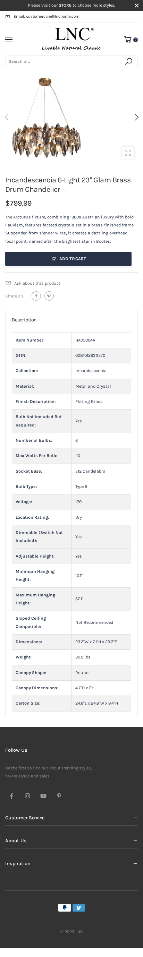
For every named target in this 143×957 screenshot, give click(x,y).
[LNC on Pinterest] (59, 796)
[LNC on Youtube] (43, 796)
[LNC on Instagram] (27, 796)
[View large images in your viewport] (128, 153)
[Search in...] (130, 61)
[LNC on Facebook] (11, 796)
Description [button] (24, 320)
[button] (136, 117)
